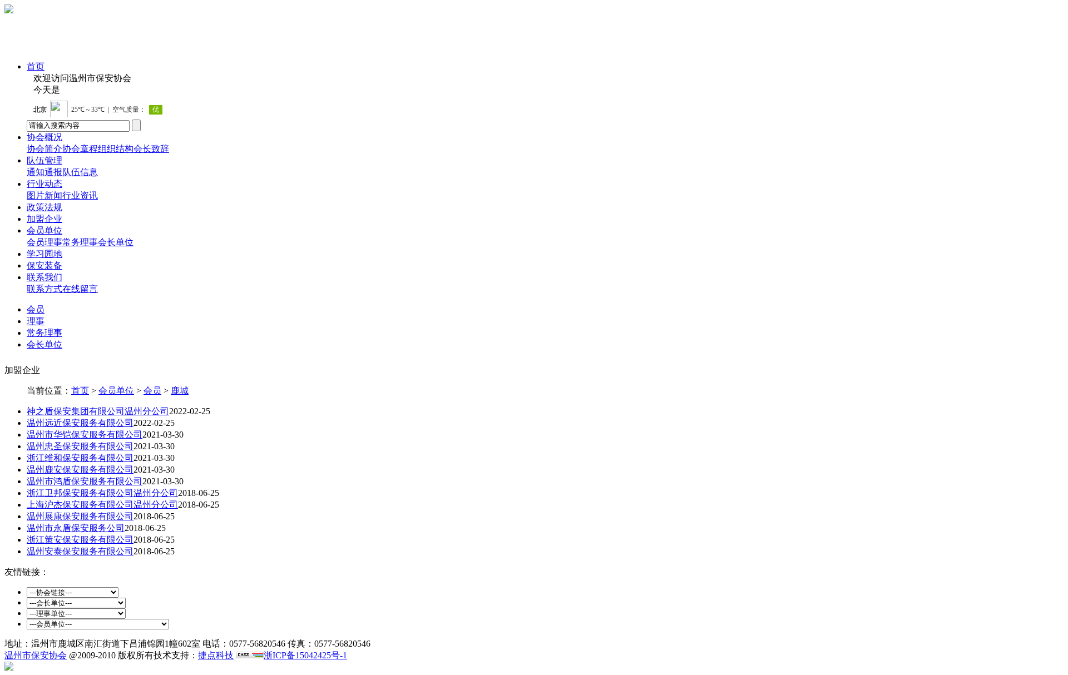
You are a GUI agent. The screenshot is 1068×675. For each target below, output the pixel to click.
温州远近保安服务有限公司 (80, 423)
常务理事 (80, 242)
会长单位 (116, 242)
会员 (35, 242)
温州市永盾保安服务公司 (76, 528)
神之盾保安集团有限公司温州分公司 (98, 411)
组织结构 (116, 148)
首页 (35, 66)
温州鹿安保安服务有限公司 (80, 469)
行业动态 (44, 183)
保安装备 (44, 265)
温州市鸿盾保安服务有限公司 (84, 481)
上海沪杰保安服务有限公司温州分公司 (102, 504)
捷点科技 (216, 655)
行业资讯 (80, 195)
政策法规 (44, 207)
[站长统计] (250, 655)
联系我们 (44, 277)
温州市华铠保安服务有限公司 (84, 434)
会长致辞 (151, 148)
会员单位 (44, 230)
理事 (53, 242)
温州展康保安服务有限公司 (80, 516)
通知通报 (44, 172)
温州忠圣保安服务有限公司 (80, 446)
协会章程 (80, 148)
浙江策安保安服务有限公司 (80, 539)
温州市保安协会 (35, 655)
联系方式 (44, 289)
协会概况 (44, 137)
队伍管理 (44, 160)
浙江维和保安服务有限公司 (80, 458)
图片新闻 (44, 195)
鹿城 (180, 390)
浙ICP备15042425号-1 (305, 655)
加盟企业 (44, 219)
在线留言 (80, 289)
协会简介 (44, 148)
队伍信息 (80, 172)
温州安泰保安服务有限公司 (80, 551)
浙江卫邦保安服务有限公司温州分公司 (102, 493)
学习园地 (44, 254)
